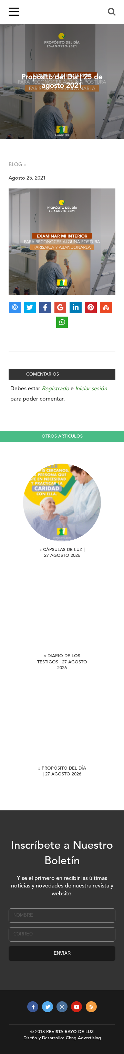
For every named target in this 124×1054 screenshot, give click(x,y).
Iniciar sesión (91, 389)
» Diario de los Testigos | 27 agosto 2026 (62, 662)
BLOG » (17, 165)
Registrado (55, 389)
